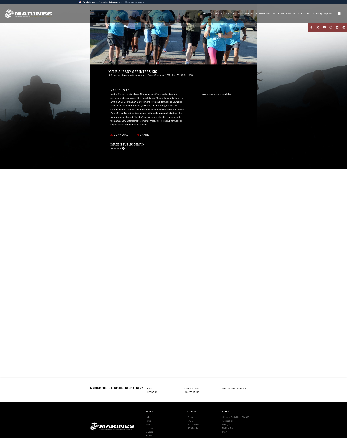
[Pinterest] (343, 27)
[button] (135, 2)
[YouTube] (324, 27)
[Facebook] (311, 27)
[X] (317, 27)
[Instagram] (330, 27)
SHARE (144, 135)
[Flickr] (337, 27)
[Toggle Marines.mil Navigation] (339, 13)
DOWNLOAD (121, 135)
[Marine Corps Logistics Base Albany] (28, 13)
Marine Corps (112, 426)
